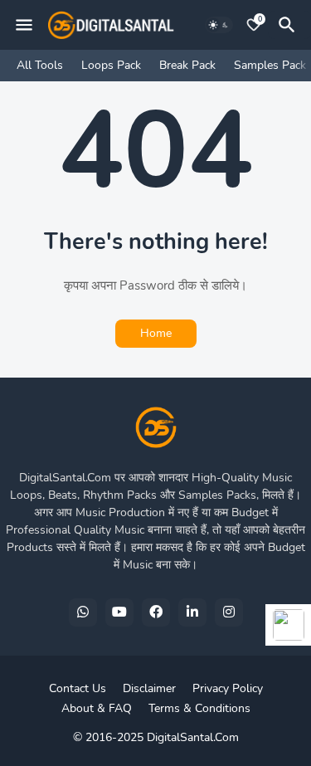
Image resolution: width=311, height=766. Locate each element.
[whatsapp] (83, 612)
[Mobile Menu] (24, 25)
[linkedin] (192, 612)
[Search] (289, 25)
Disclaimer (149, 688)
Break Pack (187, 65)
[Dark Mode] (219, 25)
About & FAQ (96, 708)
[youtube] (119, 612)
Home (156, 333)
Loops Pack (111, 65)
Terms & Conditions (199, 708)
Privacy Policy (227, 688)
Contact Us (77, 688)
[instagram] (229, 612)
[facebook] (156, 612)
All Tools (40, 65)
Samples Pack (270, 65)
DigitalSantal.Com (193, 737)
